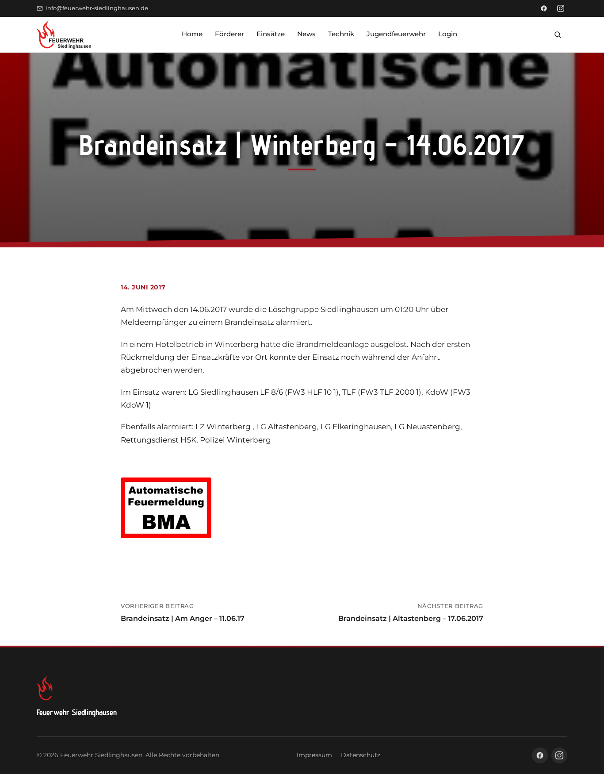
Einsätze (270, 34)
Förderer (229, 34)
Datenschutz (360, 755)
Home (192, 34)
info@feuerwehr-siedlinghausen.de (97, 8)
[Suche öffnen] (557, 34)
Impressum (314, 755)
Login (447, 34)
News (306, 34)
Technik (341, 34)
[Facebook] (543, 8)
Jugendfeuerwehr (396, 34)
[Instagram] (560, 8)
